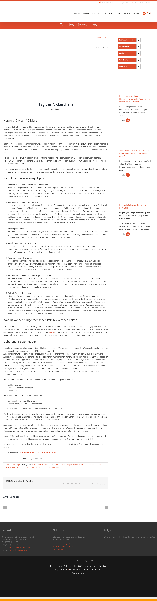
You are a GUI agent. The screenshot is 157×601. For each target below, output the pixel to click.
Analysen (122, 53)
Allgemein (36, 464)
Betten (57, 464)
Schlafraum (43, 467)
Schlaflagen (21, 467)
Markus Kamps (13, 464)
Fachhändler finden (126, 40)
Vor (105, 38)
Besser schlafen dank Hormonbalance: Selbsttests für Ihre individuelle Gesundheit (134, 99)
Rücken (44, 464)
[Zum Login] (144, 13)
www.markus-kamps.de (61, 544)
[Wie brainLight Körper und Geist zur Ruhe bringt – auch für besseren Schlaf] (129, 137)
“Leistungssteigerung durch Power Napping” (38, 452)
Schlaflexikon (124, 46)
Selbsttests (123, 66)
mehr (122, 120)
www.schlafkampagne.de (17, 550)
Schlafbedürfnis (80, 464)
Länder (63, 464)
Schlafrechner (124, 60)
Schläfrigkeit (54, 467)
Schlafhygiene (9, 467)
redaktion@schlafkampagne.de (115, 2)
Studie (51, 332)
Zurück (98, 38)
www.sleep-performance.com (64, 546)
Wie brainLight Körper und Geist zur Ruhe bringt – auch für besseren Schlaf (134, 153)
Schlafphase (32, 467)
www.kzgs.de (58, 549)
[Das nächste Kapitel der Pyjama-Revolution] (129, 192)
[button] (149, 13)
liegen (69, 464)
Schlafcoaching (94, 464)
